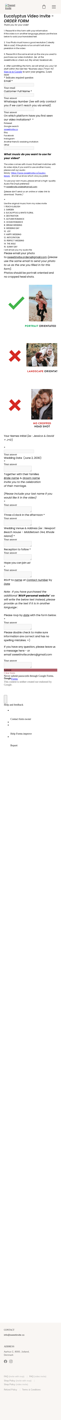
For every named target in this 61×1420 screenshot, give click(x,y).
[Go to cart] (44, 7)
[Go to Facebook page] (5, 1361)
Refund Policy (10, 1389)
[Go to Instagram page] (11, 1361)
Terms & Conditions (31, 1389)
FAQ (6, 1376)
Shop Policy (9, 1380)
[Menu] (54, 6)
